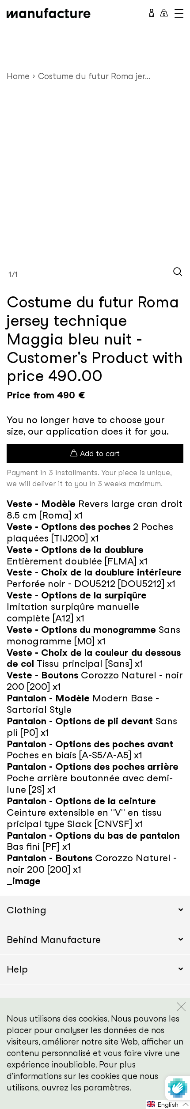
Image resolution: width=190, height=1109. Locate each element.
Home (18, 76)
